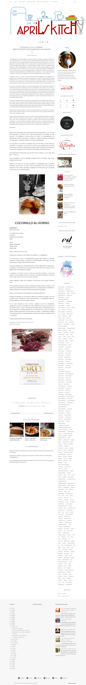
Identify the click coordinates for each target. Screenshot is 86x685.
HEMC (69, 491)
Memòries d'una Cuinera (62, 524)
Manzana (71, 512)
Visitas (63, 582)
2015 (12, 661)
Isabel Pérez (60, 499)
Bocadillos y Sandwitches (62, 326)
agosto (13, 644)
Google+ (67, 107)
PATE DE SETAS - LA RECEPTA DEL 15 (68, 648)
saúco (65, 563)
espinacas (70, 458)
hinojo (63, 495)
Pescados (64, 543)
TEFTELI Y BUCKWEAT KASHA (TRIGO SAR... (31, 439)
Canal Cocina (65, 332)
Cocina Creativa (68, 365)
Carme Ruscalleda (61, 334)
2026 (12, 608)
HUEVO (67, 495)
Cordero (72, 439)
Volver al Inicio (72, 683)
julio (13, 646)
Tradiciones (69, 578)
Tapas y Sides (60, 576)
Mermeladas (60, 528)
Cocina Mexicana (70, 402)
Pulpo (72, 547)
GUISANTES (72, 487)
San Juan (70, 561)
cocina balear (68, 355)
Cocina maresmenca (61, 398)
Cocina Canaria (60, 359)
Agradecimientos (69, 301)
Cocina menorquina (61, 402)
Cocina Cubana (60, 367)
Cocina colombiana (61, 363)
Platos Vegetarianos (68, 545)
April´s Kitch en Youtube (62, 226)
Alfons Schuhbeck (61, 305)
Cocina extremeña (68, 375)
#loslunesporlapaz (61, 295)
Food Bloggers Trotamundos (63, 470)
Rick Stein (66, 555)
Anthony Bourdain (61, 311)
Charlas (59, 338)
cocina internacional (62, 386)
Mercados (60, 526)
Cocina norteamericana (62, 406)
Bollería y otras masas (62, 328)
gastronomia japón (71, 483)
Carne (67, 334)
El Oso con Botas (70, 450)
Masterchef (60, 518)
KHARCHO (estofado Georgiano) (46, 439)
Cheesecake (65, 338)
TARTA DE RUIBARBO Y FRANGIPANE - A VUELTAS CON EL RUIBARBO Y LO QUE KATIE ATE (68, 610)
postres (59, 547)
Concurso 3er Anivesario (67, 433)
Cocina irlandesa (61, 388)
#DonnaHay (73, 293)
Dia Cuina (59, 450)
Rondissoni (60, 557)
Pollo (74, 545)
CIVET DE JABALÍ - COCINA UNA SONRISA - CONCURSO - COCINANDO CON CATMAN (67, 640)
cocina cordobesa (70, 363)
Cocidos (69, 344)
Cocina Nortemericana (62, 408)
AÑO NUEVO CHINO (69, 311)
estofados (60, 460)
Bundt (70, 330)
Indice (15, 1)
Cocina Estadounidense (69, 373)
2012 (12, 666)
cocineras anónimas (61, 423)
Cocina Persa (70, 408)
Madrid (67, 512)
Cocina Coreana (61, 365)
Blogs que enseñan (66, 324)
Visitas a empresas (69, 582)
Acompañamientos (61, 301)
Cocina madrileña (68, 394)
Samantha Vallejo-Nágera (62, 561)
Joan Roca (72, 499)
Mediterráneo (60, 522)
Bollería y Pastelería (71, 328)
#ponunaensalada (61, 297)
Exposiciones (65, 460)
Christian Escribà (61, 342)
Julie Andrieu (72, 501)
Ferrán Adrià (60, 466)
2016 (12, 659)
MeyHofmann (66, 528)
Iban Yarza (60, 497)
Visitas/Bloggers (31, 1)
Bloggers (59, 324)
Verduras (70, 580)
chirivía (66, 340)
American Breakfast (61, 307)
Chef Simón (70, 338)
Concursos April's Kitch (62, 437)
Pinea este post (47, 402)
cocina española (61, 373)
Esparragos (60, 458)
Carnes (26, 406)
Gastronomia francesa (62, 483)
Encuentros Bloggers (62, 454)
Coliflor (70, 429)
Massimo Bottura (67, 516)
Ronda (70, 555)
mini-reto (72, 528)
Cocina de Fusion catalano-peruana (64, 371)
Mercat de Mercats (66, 526)
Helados (65, 491)
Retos (71, 553)
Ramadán (70, 549)
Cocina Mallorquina (70, 396)
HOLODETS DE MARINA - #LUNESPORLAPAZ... (16, 439)
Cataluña (59, 336)
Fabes (70, 460)
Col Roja (59, 429)
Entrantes (70, 456)
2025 (12, 610)
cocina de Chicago (68, 367)
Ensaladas (65, 456)
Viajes (59, 582)
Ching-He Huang (61, 340)
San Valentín (60, 563)
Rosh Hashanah (66, 557)
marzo (13, 653)
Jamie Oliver (66, 499)
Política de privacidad (61, 593)
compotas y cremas (70, 431)
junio (13, 648)
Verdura (65, 580)
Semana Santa (60, 565)
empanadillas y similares (68, 452)
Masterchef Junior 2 (61, 520)
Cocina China (67, 361)
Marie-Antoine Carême (69, 514)
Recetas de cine (66, 551)
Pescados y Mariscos (70, 543)
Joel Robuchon (60, 501)
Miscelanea (60, 530)
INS (70, 497)
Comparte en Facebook (19, 402)
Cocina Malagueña (61, 396)
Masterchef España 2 (67, 518)
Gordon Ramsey (66, 487)
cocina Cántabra (68, 359)
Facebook (60, 102)
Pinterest (60, 107)
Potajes (63, 547)
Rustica (59, 559)
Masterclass (69, 520)
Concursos (70, 435)
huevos (71, 495)
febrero (13, 655)
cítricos (67, 342)
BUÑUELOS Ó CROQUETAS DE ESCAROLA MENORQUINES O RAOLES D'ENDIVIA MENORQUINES (69, 205)
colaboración (65, 429)
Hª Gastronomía (61, 489)
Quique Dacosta (64, 549)
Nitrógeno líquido (66, 532)
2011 (12, 668)
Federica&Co (60, 462)
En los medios (54, 1)
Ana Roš (68, 307)
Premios (68, 547)
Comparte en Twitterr (34, 402)
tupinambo (60, 580)
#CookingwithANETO (61, 293)
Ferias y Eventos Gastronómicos (63, 464)
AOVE (59, 313)
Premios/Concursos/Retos (43, 1)
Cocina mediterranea (62, 400)
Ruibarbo (72, 557)
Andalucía (73, 307)
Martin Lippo (60, 516)
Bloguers (73, 324)
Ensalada (59, 456)
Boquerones (65, 330)
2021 (12, 617)
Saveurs (69, 563)
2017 (12, 624)
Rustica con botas (65, 559)
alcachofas (67, 303)
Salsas (71, 559)
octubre (13, 640)
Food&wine (72, 470)
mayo (13, 650)
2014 (12, 663)
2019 (12, 621)
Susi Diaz (59, 574)
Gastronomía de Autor (62, 481)
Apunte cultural (70, 313)
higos (59, 495)
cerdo (73, 336)
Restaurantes (66, 553)
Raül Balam (60, 551)
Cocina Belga (60, 357)
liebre (59, 512)
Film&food (60, 468)
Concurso (60, 433)
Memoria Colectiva (68, 522)
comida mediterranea (62, 431)
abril (13, 652)
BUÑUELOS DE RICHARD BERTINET (68, 629)
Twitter (67, 102)
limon (63, 512)
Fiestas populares (68, 466)
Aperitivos (63, 313)
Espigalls (65, 458)
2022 (12, 615)
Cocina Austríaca (61, 355)
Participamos (22, 1)
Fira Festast (65, 468)
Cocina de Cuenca (61, 369)
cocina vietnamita (61, 421)
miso (64, 530)
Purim (59, 549)
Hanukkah (60, 491)
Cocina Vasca (60, 419)
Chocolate (71, 340)
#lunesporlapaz (69, 295)
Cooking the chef (66, 439)
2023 (12, 613)
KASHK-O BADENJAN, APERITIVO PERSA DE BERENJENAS (68, 196)
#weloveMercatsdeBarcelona (63, 299)
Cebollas (68, 336)
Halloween (71, 489)
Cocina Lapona (60, 392)
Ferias (65, 462)
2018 (12, 623)
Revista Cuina (60, 555)
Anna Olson (69, 309)
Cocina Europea (61, 375)
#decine (68, 293)
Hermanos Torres (61, 493)
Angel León (64, 309)
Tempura (65, 576)
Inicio (11, 1)
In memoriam (66, 497)
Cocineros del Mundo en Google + (34, 406)
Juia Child (66, 501)
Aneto (59, 309)
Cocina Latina (67, 392)
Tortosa (63, 578)
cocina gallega (68, 377)
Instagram (73, 102)
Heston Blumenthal (69, 493)
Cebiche (64, 336)
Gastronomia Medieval (62, 485)
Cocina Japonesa (61, 390)
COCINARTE (68, 421)
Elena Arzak (60, 452)
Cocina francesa (61, 377)
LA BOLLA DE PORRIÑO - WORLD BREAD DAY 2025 (69, 185)
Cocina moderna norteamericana (64, 404)
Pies (58, 545)
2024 (12, 612)
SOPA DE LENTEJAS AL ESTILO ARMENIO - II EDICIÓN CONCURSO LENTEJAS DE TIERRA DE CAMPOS (70, 178)
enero (13, 657)
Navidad (43, 406)
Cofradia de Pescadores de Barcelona (64, 427)
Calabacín (60, 332)
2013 (12, 664)
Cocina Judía (68, 390)
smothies (69, 565)
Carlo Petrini (72, 332)
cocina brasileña (67, 357)
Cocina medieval (69, 398)
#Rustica (67, 297)
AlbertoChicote (61, 303)
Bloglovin (73, 107)
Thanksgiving (71, 576)
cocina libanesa (61, 394)
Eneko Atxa (69, 454)
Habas (66, 489)
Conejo (69, 437)
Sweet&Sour (65, 574)
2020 (12, 619)
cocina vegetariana (67, 419)
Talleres (70, 574)
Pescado (59, 543)
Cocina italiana (68, 388)
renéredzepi (60, 553)
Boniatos (59, 330)
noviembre (14, 639)
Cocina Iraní (69, 386)
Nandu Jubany (69, 530)
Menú (69, 524)
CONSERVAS (60, 439)
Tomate (59, 578)
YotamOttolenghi (69, 584)
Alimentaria (68, 305)
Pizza (62, 545)
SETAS (65, 565)
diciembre (14, 626)
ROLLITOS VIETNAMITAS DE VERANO (70, 212)
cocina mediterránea (71, 400)
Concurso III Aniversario (62, 435)
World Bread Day (61, 584)
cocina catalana (61, 361)
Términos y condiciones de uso (63, 595)
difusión (64, 450)
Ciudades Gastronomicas (62, 344)
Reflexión (72, 551)
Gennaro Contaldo (71, 485)
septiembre (14, 642)
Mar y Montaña (61, 514)
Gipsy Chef (60, 487)
